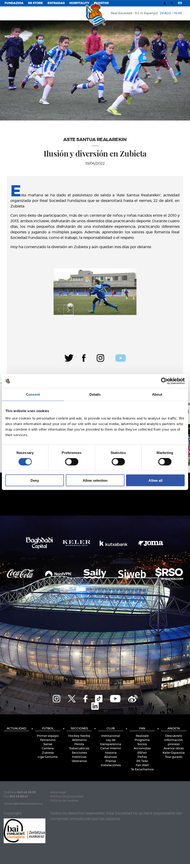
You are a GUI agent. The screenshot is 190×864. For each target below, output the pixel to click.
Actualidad (16, 728)
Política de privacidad (66, 796)
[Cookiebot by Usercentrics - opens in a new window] (164, 381)
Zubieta (48, 752)
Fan (142, 728)
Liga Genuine (48, 757)
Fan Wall (142, 765)
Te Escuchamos (142, 769)
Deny (35, 480)
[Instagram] (100, 357)
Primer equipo (48, 735)
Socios (142, 744)
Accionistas (142, 748)
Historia (111, 752)
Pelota (79, 744)
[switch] (71, 462)
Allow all (155, 480)
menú (10, 36)
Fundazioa (14, 3)
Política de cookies (64, 800)
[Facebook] (84, 357)
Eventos (101, 3)
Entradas (56, 3)
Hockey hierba (79, 735)
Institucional (110, 735)
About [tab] (157, 394)
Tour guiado (173, 757)
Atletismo (79, 740)
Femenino (48, 740)
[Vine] (132, 698)
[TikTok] (98, 698)
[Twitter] (68, 357)
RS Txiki (142, 761)
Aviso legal (58, 792)
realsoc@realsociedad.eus (23, 803)
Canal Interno (110, 748)
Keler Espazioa (174, 752)
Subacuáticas (79, 748)
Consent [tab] (33, 394)
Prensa (110, 761)
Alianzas (110, 757)
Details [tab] (95, 394)
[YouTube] (115, 698)
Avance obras (174, 748)
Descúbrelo (173, 735)
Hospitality (79, 3)
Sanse (47, 744)
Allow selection (95, 480)
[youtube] (120, 357)
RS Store (35, 3)
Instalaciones (111, 765)
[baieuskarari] (24, 830)
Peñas (142, 757)
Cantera (48, 748)
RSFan (142, 752)
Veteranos (79, 761)
